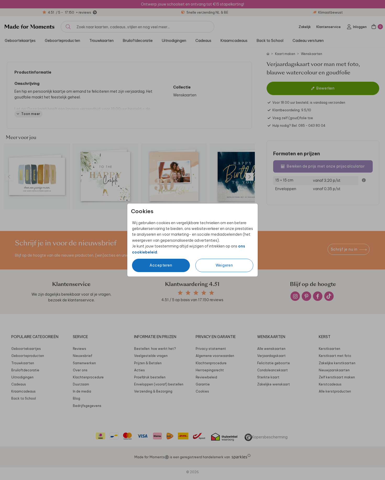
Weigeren (224, 265)
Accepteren (161, 265)
